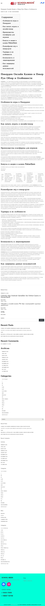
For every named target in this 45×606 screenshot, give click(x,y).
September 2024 (5, 367)
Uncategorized (15, 11)
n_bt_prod (4, 391)
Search (2, 318)
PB (2, 397)
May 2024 (4, 369)
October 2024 (5, 365)
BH (2, 383)
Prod (3, 404)
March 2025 (4, 355)
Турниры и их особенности (8, 53)
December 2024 (5, 361)
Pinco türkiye (5, 399)
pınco (3, 403)
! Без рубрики (4, 379)
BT (2, 385)
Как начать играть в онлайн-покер (11, 27)
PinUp (3, 401)
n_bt (3, 389)
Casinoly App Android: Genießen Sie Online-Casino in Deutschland (21, 296)
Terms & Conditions (27, 580)
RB (2, 408)
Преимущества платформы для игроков (9, 34)
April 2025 (4, 353)
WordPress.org (4, 521)
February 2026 (5, 351)
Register (2, 513)
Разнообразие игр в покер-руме (10, 47)
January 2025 (5, 359)
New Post (4, 395)
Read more (3, 300)
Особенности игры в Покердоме (10, 21)
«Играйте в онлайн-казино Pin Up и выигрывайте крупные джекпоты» (21, 304)
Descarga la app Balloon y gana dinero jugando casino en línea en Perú (17, 334)
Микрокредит (5, 414)
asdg (2, 312)
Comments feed (4, 519)
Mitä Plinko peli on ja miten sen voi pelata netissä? (12, 336)
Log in (2, 515)
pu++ (3, 406)
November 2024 (5, 363)
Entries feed (3, 517)
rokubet (4, 410)
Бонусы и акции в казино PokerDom (10, 41)
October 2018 (5, 371)
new (3, 393)
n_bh (3, 387)
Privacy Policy (14, 604)
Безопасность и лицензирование (9, 58)
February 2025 (5, 357)
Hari (10, 11)
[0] (40, 3)
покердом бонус (13, 271)
